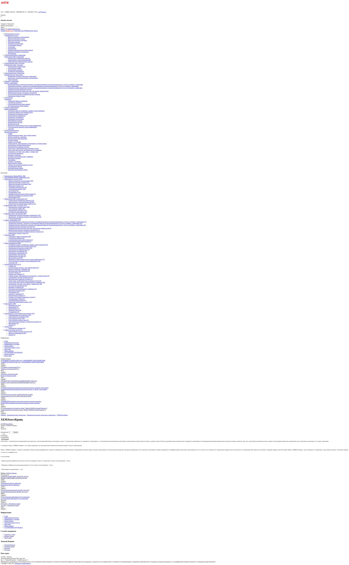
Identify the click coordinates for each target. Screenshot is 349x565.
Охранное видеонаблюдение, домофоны (20, 156)
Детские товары (13, 140)
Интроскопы (12, 53)
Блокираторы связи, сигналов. (13, 65)
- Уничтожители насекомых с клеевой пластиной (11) (24, 321)
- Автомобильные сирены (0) (17, 300)
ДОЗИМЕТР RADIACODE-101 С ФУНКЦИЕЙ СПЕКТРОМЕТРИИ (22, 362)
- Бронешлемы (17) (14, 308)
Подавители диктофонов (15, 117)
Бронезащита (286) (10, 303)
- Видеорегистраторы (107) (16, 290)
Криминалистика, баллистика (13, 75)
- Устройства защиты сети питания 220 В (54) (22, 246)
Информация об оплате (11, 342)
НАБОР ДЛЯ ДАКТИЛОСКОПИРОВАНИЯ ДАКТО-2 (18, 382)
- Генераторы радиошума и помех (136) (20, 248)
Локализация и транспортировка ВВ (19, 60)
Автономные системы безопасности (19, 145)
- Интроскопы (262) (14, 197)
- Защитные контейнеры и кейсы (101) (20, 302)
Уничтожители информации (17, 115)
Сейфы (10, 133)
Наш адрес (7, 349)
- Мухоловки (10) (13, 323)
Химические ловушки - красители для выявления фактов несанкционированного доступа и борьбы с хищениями (43, 86)
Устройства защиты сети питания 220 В (20, 112)
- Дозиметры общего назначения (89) (19, 236)
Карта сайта (8, 356)
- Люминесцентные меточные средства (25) (21, 226)
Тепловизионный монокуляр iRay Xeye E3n (14, 492)
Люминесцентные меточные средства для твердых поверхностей (28, 91)
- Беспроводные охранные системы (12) (20, 279)
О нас (6, 341)
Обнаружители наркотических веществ (20, 61)
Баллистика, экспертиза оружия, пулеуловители (23, 78)
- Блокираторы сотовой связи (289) (19, 207)
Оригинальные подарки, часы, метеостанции (22, 135)
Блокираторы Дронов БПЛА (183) (15, 176)
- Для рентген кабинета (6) (16, 238)
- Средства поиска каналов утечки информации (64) (24, 261)
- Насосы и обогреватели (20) (17, 333)
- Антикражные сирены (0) (16, 299)
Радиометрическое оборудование (18, 106)
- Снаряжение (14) (13, 312)
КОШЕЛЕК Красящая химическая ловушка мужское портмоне (20, 403)
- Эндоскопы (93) (13, 190)
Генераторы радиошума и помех (18, 114)
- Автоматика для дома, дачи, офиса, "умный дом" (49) (25, 284)
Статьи (15, 30)
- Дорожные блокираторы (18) (17, 187)
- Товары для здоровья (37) (16, 274)
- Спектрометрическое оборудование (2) (20, 240)
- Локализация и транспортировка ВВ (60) (21, 202)
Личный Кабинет (9, 545)
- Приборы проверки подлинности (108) (20, 195)
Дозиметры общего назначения (17, 101)
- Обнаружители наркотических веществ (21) (22, 204)
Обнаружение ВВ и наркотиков (14, 57)
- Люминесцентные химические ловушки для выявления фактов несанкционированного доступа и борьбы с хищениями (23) (47, 225)
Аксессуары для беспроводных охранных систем (23, 148)
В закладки (4, 435)
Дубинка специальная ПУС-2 (10, 369)
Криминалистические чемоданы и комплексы (22, 76)
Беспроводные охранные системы (18, 147)
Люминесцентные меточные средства (19, 89)
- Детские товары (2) (14, 272)
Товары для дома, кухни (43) (13, 330)
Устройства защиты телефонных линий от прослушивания (26, 111)
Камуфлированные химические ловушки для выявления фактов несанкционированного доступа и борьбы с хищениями (45, 84)
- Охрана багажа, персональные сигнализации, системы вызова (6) (28, 276)
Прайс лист (9, 30)
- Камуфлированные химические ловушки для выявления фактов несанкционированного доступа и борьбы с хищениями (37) (47, 222)
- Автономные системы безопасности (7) (20, 277)
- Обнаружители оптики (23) (17, 256)
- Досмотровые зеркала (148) (17, 189)
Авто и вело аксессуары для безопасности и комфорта (25, 150)
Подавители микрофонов (16, 71)
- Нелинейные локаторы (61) (17, 254)
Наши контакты (9, 354)
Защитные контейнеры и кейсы (18, 170)
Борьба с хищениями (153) (12, 220)
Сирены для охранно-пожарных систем (20, 165)
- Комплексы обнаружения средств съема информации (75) (26, 259)
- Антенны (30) (12, 263)
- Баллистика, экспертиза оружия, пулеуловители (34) (24, 217)
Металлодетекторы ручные (16, 38)
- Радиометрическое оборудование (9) (19, 241)
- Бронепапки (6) (13, 307)
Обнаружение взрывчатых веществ (19, 58)
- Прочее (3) (11, 335)
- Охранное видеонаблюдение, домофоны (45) (22, 289)
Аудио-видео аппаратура (15, 153)
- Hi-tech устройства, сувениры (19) (19, 269)
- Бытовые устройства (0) (16, 287)
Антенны (11, 129)
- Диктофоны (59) (13, 292)
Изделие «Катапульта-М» (8, 376)
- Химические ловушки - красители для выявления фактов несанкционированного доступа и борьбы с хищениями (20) (45, 223)
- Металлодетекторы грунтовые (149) (19, 184)
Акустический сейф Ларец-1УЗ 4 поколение (14, 498)
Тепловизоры (12, 48)
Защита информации (10, 109)
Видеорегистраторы (14, 158)
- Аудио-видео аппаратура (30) (17, 285)
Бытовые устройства (14, 155)
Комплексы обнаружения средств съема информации (24, 125)
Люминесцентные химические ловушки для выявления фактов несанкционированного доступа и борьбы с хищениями (45, 88)
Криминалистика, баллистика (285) (15, 213)
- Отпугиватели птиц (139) (16, 318)
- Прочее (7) (11, 325)
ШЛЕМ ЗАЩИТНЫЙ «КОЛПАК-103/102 (14, 478)
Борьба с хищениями (10, 83)
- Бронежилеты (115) (14, 305)
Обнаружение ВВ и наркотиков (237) (15, 199)
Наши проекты (9, 351)
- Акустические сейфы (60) (16, 208)
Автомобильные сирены (15, 168)
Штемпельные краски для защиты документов (22, 93)
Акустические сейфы (14, 68)
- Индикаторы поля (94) (15, 258)
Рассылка (7, 550)
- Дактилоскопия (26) (14, 218)
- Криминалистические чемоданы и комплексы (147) (24, 215)
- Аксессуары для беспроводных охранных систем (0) (24, 281)
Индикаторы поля (13, 124)
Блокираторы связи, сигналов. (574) (15, 205)
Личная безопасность (11, 132)
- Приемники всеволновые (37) (17, 253)
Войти (3, 29)
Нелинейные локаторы (15, 120)
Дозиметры (7, 99)
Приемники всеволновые (16, 119)
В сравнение (5, 437)
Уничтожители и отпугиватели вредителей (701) (19, 313)
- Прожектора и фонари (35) (16, 328)
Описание (5, 439)
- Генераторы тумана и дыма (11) (18, 233)
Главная (3, 30)
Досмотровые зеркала (14, 45)
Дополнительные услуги (12, 347)
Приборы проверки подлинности (18, 52)
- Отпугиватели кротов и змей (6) (18, 320)
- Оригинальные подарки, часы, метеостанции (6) (23, 267)
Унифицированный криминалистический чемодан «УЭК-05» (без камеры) (24, 389)
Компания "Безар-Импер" (23, 563)
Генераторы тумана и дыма (16, 96)
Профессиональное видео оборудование (20, 50)
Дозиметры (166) (9, 235)
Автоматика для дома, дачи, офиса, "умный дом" (23, 152)
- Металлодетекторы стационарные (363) (20, 181)
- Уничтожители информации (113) (19, 249)
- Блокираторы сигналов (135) (17, 210)
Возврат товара (9, 536)
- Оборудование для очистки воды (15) (20, 331)
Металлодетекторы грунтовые (17, 40)
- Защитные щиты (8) (14, 310)
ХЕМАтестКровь (62, 415)
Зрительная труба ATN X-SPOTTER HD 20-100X (16, 396)
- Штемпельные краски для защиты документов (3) (24, 230)
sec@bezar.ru (42, 12)
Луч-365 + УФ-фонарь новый (10, 505)
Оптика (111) (8, 326)
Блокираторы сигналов (15, 70)
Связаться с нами (9, 534)
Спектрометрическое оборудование (19, 104)
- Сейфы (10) (12, 266)
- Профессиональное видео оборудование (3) (22, 194)
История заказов (9, 546)
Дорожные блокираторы (15, 43)
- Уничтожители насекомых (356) (18, 317)
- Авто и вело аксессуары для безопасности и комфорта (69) (26, 282)
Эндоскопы (11, 47)
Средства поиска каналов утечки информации (22, 127)
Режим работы (8, 346)
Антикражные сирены (15, 166)
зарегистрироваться (14, 29)
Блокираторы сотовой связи (16, 66)
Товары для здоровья (14, 142)
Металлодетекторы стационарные (18, 37)
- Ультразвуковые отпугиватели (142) (19, 315)
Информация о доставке (11, 344)
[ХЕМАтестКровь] (7, 424)
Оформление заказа (32, 30)
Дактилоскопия (13, 79)
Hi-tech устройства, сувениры (17, 137)
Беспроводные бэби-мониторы (17, 138)
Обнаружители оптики (15, 122)
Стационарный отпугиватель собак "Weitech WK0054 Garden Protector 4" (23, 410)
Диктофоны (11, 160)
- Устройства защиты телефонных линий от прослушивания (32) (28, 245)
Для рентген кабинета (15, 102)
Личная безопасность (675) (12, 264)
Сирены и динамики (14, 161)
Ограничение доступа (11, 35)
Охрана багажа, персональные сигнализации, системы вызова (27, 143)
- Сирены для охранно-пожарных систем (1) (21, 297)
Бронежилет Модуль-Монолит (10, 485)
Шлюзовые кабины (14, 42)
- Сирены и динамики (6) (16, 294)
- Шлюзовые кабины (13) (16, 186)
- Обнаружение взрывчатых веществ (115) (21, 200)
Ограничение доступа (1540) (13, 179)
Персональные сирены (15, 163)
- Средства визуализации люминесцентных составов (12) (26, 231)
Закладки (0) (22, 30)
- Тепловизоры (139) (14, 192)
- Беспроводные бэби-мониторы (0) (19, 271)
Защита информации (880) (12, 243)
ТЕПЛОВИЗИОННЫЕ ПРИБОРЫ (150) (17, 177)
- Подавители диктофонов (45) (17, 251)
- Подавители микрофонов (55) (17, 212)
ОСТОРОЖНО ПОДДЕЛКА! (13, 352)
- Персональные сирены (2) (16, 295)
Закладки (7, 548)
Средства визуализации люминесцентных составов (24, 94)
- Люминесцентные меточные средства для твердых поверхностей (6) (29, 228)
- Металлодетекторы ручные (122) (18, 182)
